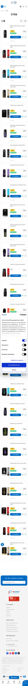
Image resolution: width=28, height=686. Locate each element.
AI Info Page (4, 672)
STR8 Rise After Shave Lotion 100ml (18, 463)
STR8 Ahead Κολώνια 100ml (16, 483)
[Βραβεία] (14, 599)
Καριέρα (8, 611)
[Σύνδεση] (20, 6)
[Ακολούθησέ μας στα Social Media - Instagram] (10, 653)
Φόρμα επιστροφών (11, 625)
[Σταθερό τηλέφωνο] (23, 6)
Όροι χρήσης (4, 667)
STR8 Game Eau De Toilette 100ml (17, 443)
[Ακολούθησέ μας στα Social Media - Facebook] (7, 653)
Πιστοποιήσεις (4, 671)
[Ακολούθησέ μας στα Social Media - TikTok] (19, 653)
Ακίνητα (8, 613)
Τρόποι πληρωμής (20, 667)
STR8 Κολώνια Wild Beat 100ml (17, 383)
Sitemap (18, 671)
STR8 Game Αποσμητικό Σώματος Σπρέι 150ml (17, 126)
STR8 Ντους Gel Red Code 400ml (17, 264)
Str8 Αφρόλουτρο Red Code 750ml (18, 523)
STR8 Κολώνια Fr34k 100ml (16, 423)
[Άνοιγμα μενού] (2, 6)
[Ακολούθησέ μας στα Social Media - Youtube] (13, 653)
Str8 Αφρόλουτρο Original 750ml (17, 145)
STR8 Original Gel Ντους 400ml (17, 284)
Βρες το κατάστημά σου (11, 623)
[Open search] (5, 6)
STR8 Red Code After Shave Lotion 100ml (18, 503)
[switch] (24, 345)
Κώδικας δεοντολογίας (11, 627)
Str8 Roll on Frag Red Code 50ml (17, 304)
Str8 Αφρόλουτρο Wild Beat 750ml (18, 184)
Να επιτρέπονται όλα (14, 365)
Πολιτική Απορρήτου (5, 669)
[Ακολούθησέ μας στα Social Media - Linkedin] (16, 653)
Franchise (8, 615)
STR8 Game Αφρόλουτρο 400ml (17, 403)
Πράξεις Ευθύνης (10, 609)
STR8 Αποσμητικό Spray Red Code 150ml (18, 46)
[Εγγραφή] (23, 582)
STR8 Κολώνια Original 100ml (16, 105)
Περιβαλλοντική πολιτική (12, 631)
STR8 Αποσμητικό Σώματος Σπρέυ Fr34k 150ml (17, 225)
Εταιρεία (8, 607)
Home (2, 10)
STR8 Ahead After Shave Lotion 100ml (17, 543)
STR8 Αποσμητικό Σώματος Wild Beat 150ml (17, 66)
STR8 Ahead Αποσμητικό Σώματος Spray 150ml (17, 86)
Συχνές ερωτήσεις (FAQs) (12, 640)
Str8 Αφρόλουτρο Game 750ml (17, 165)
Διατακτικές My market (11, 629)
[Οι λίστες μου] (22, 37)
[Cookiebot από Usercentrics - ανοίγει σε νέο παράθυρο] (20, 315)
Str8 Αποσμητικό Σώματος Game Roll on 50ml (17, 245)
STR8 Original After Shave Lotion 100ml (17, 205)
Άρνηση (14, 369)
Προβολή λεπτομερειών (17, 360)
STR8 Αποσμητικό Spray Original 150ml (17, 26)
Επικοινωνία (9, 638)
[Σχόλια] (25, 37)
